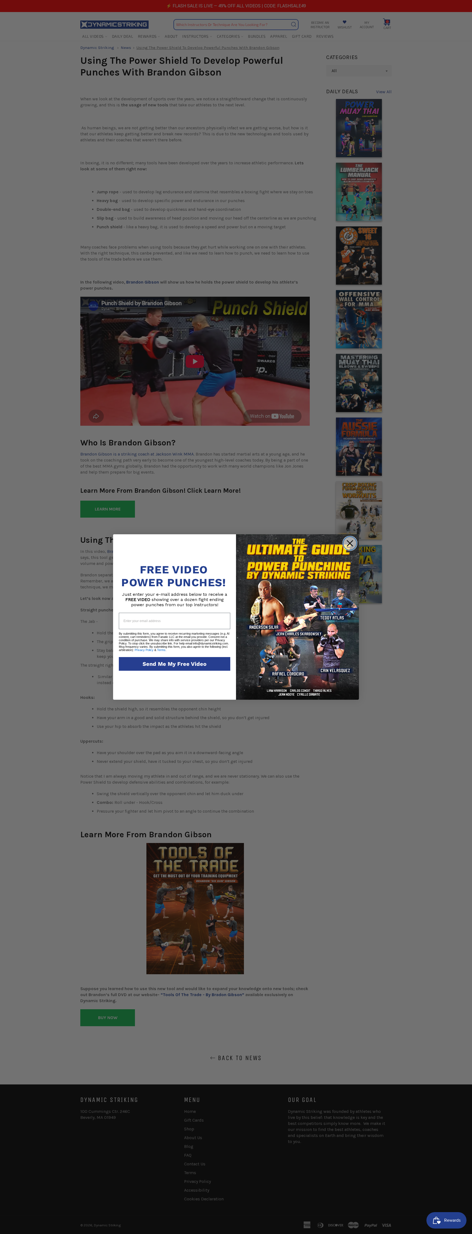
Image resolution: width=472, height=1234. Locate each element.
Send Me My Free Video (174, 664)
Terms (161, 650)
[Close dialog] (350, 543)
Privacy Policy (144, 650)
